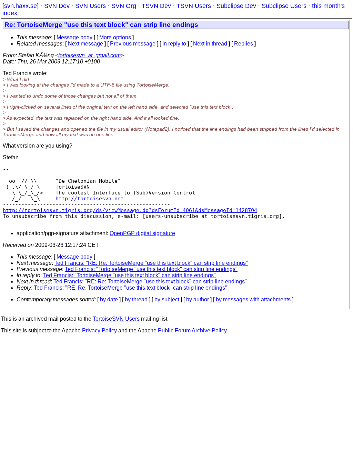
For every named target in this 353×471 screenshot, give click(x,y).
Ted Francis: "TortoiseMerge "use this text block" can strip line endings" (151, 269)
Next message (85, 44)
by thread (136, 299)
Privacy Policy (99, 330)
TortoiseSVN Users (116, 319)
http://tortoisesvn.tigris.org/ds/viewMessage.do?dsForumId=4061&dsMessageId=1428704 (130, 210)
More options (115, 37)
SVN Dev (57, 5)
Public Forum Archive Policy (192, 330)
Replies (243, 44)
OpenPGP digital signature (142, 233)
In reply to (174, 44)
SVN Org (123, 5)
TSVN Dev (156, 5)
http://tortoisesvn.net (90, 198)
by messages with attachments (253, 299)
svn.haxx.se (20, 5)
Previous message (132, 44)
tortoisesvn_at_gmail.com (89, 55)
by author (197, 299)
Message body (74, 37)
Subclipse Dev (236, 5)
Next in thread (210, 44)
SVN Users (90, 5)
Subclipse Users (284, 5)
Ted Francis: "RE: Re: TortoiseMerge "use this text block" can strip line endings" (151, 263)
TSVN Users (193, 5)
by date (109, 299)
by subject (166, 299)
